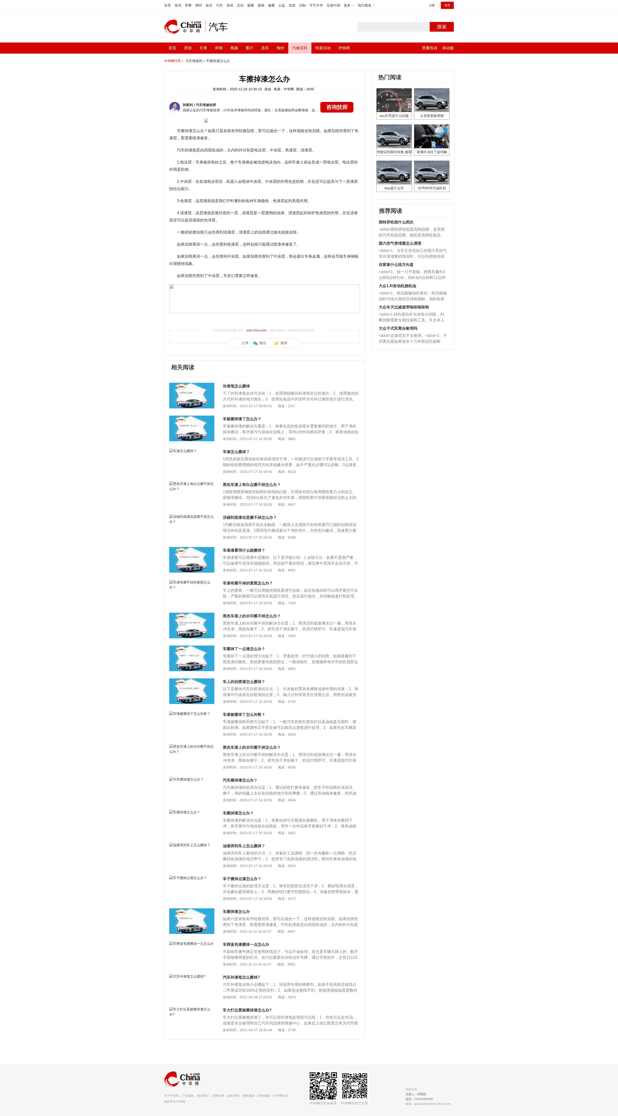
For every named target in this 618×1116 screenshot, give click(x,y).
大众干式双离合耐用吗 (398, 328)
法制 (302, 5)
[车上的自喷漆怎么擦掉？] (191, 681)
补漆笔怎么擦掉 (236, 386)
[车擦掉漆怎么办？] (191, 812)
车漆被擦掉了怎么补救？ (244, 714)
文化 (240, 5)
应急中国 (333, 5)
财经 (198, 5)
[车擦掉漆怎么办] (191, 911)
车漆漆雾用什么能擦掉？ (244, 550)
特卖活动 (323, 48)
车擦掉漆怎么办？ (238, 813)
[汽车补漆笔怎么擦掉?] (191, 976)
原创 (188, 48)
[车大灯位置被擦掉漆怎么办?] (191, 1009)
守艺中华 (316, 5)
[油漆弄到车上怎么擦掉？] (191, 845)
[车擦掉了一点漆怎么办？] (191, 648)
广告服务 (188, 1095)
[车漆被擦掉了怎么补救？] (191, 714)
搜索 (442, 26)
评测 (219, 48)
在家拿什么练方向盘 (396, 265)
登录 (447, 5)
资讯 (178, 5)
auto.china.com (256, 330)
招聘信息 (218, 1095)
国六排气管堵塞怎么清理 (400, 243)
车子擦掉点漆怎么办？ (242, 879)
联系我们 (203, 1095)
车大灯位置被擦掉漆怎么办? (247, 1010)
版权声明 (233, 1095)
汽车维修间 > (195, 61)
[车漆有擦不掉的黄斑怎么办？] (191, 582)
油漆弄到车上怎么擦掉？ (244, 846)
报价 (280, 48)
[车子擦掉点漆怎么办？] (191, 878)
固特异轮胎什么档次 (396, 222)
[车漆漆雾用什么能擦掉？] (191, 549)
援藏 (250, 5)
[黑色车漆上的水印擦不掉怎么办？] (191, 615)
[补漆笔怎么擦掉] (191, 385)
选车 (265, 48)
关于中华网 (171, 1095)
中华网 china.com (184, 27)
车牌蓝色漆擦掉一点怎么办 (246, 944)
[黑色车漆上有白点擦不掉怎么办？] (191, 484)
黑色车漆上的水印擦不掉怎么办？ (252, 616)
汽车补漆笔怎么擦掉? (241, 977)
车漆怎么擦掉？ (236, 452)
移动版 (448, 48)
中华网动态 (281, 1095)
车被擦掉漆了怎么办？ (242, 419)
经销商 (344, 48)
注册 (432, 5)
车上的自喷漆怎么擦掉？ (244, 682)
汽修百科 (300, 48)
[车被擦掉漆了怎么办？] (191, 418)
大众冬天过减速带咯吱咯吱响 (404, 307)
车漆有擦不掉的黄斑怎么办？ (248, 583)
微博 (284, 343)
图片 (249, 48)
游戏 (229, 5)
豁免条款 (249, 1095)
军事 (188, 5)
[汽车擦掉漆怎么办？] (191, 779)
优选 (292, 5)
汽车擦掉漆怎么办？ (240, 780)
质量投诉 (429, 48)
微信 (262, 343)
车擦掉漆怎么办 (218, 61)
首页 (167, 5)
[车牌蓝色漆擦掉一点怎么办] (191, 943)
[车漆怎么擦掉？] (191, 451)
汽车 (219, 5)
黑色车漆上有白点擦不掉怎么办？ (252, 485)
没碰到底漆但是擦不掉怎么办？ (250, 517)
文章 (203, 48)
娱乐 (209, 5)
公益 (281, 5)
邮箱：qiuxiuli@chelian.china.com (428, 1104)
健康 (271, 5)
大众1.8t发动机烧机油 (397, 286)
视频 (234, 48)
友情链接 (264, 1095)
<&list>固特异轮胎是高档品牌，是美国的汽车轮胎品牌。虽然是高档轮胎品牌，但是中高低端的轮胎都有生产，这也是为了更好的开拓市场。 (412, 232)
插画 (261, 5)
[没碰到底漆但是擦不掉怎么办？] (191, 517)
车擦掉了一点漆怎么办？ (244, 649)
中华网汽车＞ (174, 61)
